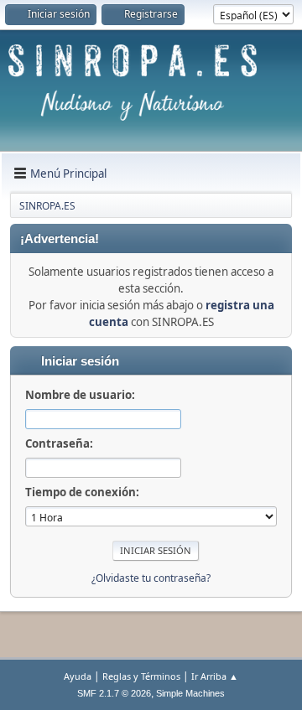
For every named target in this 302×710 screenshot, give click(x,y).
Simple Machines (190, 693)
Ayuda (77, 676)
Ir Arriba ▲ (214, 676)
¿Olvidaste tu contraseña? (151, 578)
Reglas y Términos (141, 676)
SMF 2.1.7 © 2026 (114, 693)
